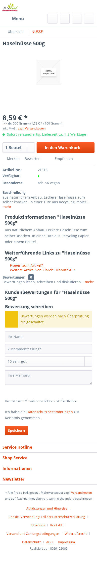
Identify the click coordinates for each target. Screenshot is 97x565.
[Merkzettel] (65, 19)
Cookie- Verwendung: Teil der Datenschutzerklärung (46, 516)
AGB (49, 542)
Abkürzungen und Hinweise (46, 508)
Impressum (66, 542)
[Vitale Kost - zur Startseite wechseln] (10, 6)
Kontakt (56, 525)
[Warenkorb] (89, 19)
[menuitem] (13, 19)
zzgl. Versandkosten (32, 128)
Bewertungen (13, 277)
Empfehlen (63, 158)
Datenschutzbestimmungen (50, 412)
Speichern (16, 430)
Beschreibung (14, 192)
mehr (6, 206)
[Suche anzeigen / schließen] (52, 19)
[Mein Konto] (77, 19)
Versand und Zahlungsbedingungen (32, 533)
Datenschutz (31, 542)
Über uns (38, 525)
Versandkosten (81, 492)
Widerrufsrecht (76, 533)
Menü (18, 18)
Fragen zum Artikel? (26, 265)
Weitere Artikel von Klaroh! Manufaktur (42, 270)
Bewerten (33, 158)
